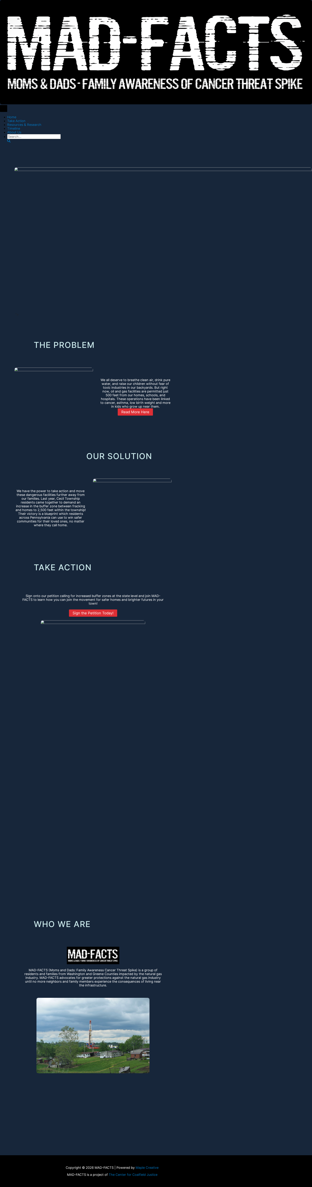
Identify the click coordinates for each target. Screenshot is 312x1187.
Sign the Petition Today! (93, 613)
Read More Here (135, 412)
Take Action (16, 121)
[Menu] (3, 108)
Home (11, 117)
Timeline (13, 128)
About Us (14, 132)
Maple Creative (147, 1167)
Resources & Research (24, 125)
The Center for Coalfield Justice (133, 1175)
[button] (8, 141)
